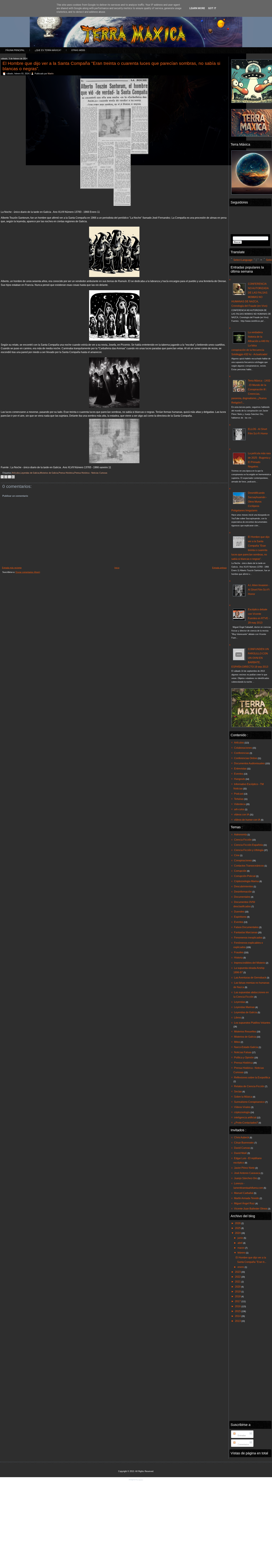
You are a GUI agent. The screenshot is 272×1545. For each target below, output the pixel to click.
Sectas (238, 1091)
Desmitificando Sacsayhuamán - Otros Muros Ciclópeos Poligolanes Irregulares (249, 501)
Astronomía (240, 834)
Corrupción (240, 871)
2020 (238, 1286)
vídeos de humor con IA (247, 819)
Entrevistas (240, 768)
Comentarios (243, 1444)
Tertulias (239, 799)
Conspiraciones (243, 860)
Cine (236, 855)
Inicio (116, 568)
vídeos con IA (241, 814)
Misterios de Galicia (49, 473)
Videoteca (239, 804)
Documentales (242, 896)
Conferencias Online (245, 758)
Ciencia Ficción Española (248, 845)
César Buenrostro (244, 1142)
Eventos (238, 773)
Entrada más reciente (12, 568)
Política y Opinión (244, 1057)
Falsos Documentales (246, 927)
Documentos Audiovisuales (249, 763)
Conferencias (241, 753)
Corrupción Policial (244, 876)
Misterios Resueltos (245, 1031)
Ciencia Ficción (243, 839)
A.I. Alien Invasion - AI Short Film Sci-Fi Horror (259, 589)
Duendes (239, 911)
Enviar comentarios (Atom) (28, 572)
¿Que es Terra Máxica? (48, 50)
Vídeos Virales (242, 1107)
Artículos (16, 473)
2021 (238, 1281)
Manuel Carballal (243, 1193)
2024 (238, 1233)
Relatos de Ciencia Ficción (249, 1086)
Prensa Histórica (66, 473)
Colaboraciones (243, 747)
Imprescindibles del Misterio (249, 962)
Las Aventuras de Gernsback (250, 977)
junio (241, 1238)
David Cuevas (242, 1148)
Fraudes (238, 952)
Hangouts (239, 779)
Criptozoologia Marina (246, 881)
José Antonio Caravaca (247, 1173)
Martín (51, 73)
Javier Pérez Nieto (244, 1168)
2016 (238, 1306)
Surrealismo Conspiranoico (249, 1102)
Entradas (241, 1435)
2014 (238, 1316)
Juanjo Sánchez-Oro (245, 1178)
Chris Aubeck (241, 1137)
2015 (238, 1311)
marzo (241, 1247)
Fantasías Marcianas (245, 932)
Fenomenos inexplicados (248, 937)
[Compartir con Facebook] (13, 476)
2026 (238, 1223)
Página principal (15, 50)
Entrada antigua (219, 568)
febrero (242, 1252)
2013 (238, 1321)
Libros (237, 1017)
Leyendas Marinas (244, 1007)
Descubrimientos (243, 886)
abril (240, 1243)
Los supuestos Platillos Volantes (252, 1022)
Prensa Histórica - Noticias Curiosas (90, 473)
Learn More (197, 8)
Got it (212, 8)
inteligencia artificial (245, 1117)
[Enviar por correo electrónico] (2, 476)
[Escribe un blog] (5, 476)
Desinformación (243, 891)
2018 (238, 1296)
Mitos (237, 1042)
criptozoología (242, 1112)
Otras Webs (78, 50)
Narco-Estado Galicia (246, 1047)
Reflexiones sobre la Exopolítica (252, 1077)
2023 (238, 1272)
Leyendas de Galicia (30, 473)
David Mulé (240, 1153)
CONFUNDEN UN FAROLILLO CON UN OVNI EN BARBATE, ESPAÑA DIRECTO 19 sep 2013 (250, 658)
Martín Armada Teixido (246, 1198)
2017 (238, 1301)
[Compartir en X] (9, 476)
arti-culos (239, 809)
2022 (238, 1276)
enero (241, 1267)
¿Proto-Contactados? (246, 1122)
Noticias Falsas (242, 1052)
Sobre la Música (243, 1096)
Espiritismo (240, 916)
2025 (238, 1228)
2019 (238, 1291)
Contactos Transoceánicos (249, 865)
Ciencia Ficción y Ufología (249, 850)
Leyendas (239, 1002)
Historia (238, 957)
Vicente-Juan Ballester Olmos (250, 1208)
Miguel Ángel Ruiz (244, 1203)
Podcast (238, 793)
